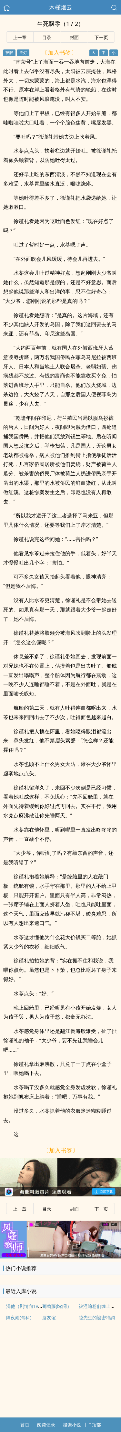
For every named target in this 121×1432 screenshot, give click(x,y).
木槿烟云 (60, 7)
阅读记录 (46, 1425)
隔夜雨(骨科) (18, 1317)
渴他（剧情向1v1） (25, 1306)
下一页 (101, 37)
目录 (46, 37)
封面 (74, 37)
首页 (24, 1425)
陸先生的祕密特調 (97, 1317)
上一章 (19, 37)
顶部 (96, 1425)
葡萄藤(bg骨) (55, 1306)
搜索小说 (72, 1425)
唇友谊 (49, 1317)
